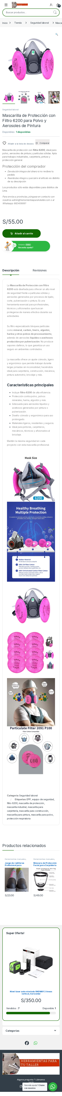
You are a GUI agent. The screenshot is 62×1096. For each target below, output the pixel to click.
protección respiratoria (19, 818)
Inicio (5, 22)
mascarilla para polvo (42, 814)
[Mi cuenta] (51, 5)
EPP (29, 799)
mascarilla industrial (17, 807)
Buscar (54, 12)
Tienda (18, 22)
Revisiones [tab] (40, 270)
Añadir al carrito (24, 233)
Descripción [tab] (10, 270)
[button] (56, 34)
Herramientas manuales (15, 859)
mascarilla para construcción (33, 810)
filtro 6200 (12, 803)
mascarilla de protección (31, 803)
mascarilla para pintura (18, 814)
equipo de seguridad (43, 799)
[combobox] (26, 12)
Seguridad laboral (39, 22)
